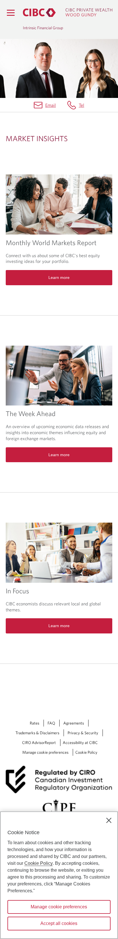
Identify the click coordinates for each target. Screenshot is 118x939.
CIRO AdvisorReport (39, 742)
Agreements (73, 723)
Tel (81, 105)
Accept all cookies (58, 923)
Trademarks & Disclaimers (37, 733)
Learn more (59, 277)
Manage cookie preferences (45, 752)
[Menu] (10, 12)
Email (50, 105)
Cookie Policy (86, 752)
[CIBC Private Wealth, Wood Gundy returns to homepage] (67, 12)
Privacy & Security (83, 733)
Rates (34, 723)
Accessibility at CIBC (80, 742)
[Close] (108, 820)
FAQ (51, 723)
